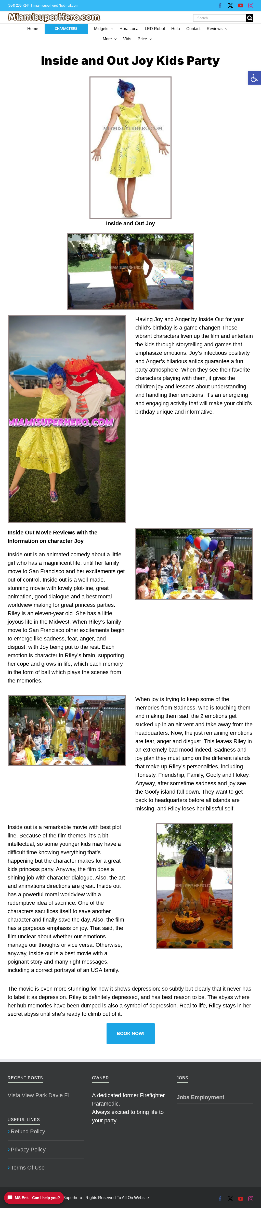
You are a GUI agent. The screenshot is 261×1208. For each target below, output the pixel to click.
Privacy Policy (28, 1149)
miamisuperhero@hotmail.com (55, 5)
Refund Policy (28, 1131)
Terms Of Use (28, 1167)
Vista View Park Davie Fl (38, 1095)
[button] (254, 78)
